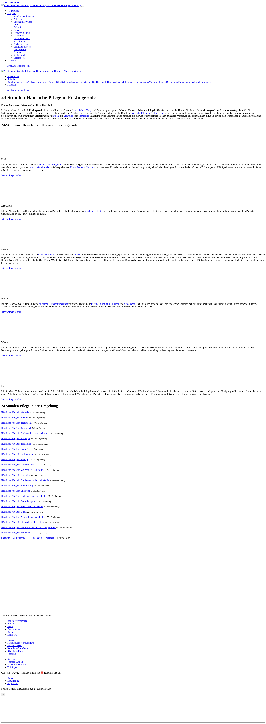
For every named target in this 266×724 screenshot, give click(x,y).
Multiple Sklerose (22, 46)
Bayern (10, 623)
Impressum (12, 683)
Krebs (73, 167)
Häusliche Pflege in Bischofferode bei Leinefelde (25, 480)
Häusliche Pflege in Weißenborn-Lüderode (22, 470)
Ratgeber (11, 13)
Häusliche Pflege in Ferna (13, 449)
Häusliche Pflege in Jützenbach (16, 428)
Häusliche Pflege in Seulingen (15, 532)
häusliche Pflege (46, 254)
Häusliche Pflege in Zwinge (14, 459)
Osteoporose (20, 49)
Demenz (18, 30)
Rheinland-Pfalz (15, 651)
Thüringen (49, 538)
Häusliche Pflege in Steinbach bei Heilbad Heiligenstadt (28, 527)
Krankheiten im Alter (24, 16)
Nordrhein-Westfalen (17, 648)
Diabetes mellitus (22, 33)
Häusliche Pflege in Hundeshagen (17, 464)
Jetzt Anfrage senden (11, 175)
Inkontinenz (19, 41)
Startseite (5, 538)
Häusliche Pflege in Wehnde (15, 412)
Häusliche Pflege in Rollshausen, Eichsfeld (22, 506)
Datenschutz (13, 680)
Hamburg (12, 634)
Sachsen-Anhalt (15, 661)
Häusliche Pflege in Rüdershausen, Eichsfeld (23, 496)
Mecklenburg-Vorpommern (20, 642)
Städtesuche (13, 10)
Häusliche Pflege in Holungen (15, 438)
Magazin (11, 60)
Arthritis (18, 19)
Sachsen (11, 659)
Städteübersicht (19, 538)
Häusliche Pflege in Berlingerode (17, 454)
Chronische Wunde (23, 21)
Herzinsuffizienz (22, 38)
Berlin (10, 626)
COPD (17, 24)
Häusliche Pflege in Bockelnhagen (18, 501)
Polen (56, 115)
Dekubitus (19, 27)
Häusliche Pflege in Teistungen (16, 443)
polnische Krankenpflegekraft (53, 304)
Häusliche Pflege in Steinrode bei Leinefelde (22, 522)
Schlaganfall (20, 55)
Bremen (11, 632)
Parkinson (18, 52)
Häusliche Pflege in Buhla (14, 511)
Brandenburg (13, 629)
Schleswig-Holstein (16, 664)
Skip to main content (11, 2)
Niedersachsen (14, 645)
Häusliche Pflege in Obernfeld (16, 475)
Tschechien (83, 115)
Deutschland (36, 538)
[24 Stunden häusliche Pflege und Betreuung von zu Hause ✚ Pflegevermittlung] (41, 5)
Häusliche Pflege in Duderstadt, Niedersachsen (24, 433)
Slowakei (68, 115)
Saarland (11, 653)
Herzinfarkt (19, 35)
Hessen (10, 640)
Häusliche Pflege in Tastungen (16, 422)
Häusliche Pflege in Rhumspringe (17, 485)
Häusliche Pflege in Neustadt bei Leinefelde (22, 517)
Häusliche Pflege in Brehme (14, 417)
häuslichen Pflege (83, 110)
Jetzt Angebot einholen (18, 65)
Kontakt (11, 678)
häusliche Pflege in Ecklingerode (147, 113)
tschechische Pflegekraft (50, 164)
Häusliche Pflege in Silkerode (15, 490)
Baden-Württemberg (17, 621)
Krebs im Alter (21, 44)
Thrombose (19, 57)
